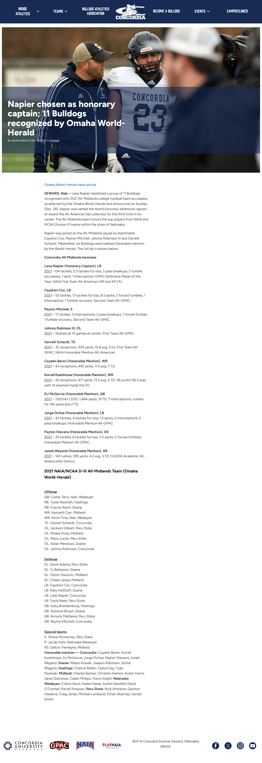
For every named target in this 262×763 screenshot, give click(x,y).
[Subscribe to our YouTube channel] (252, 746)
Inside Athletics (23, 11)
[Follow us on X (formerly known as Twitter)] (228, 746)
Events (200, 10)
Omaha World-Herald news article (70, 185)
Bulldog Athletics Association (95, 11)
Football (54, 140)
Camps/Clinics (237, 10)
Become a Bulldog (166, 10)
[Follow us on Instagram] (240, 746)
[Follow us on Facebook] (215, 746)
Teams (58, 10)
